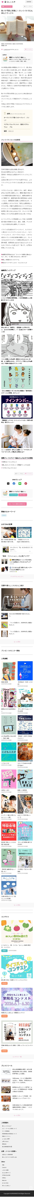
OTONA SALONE (6, 1175)
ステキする (29, 49)
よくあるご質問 (6, 1138)
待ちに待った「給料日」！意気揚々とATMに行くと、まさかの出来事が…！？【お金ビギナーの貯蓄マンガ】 (17, 329)
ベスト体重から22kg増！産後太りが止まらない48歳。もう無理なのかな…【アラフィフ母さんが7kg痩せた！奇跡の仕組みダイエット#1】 (16, 361)
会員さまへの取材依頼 (7, 1154)
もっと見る (17, 641)
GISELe (4, 1177)
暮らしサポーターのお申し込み (9, 1157)
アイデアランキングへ (17, 576)
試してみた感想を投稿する (17, 504)
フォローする (13, 494)
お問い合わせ (5, 1141)
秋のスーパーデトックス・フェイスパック (14, 262)
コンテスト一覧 (17, 1056)
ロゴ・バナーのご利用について (9, 1128)
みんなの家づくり (6, 1172)
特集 (3, 1165)
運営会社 (4, 1144)
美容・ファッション (7, 6)
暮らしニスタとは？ (7, 1126)
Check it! (4, 1167)
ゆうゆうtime (5, 1183)
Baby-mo (4, 1180)
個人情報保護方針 (6, 1146)
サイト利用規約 (6, 1131)
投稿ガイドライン (6, 1136)
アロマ (4, 515)
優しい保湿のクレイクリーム (10, 259)
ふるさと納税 (5, 1170)
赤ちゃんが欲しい (6, 1185)
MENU (29, 1)
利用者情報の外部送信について (9, 1133)
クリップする (28, 6)
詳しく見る (22, 494)
